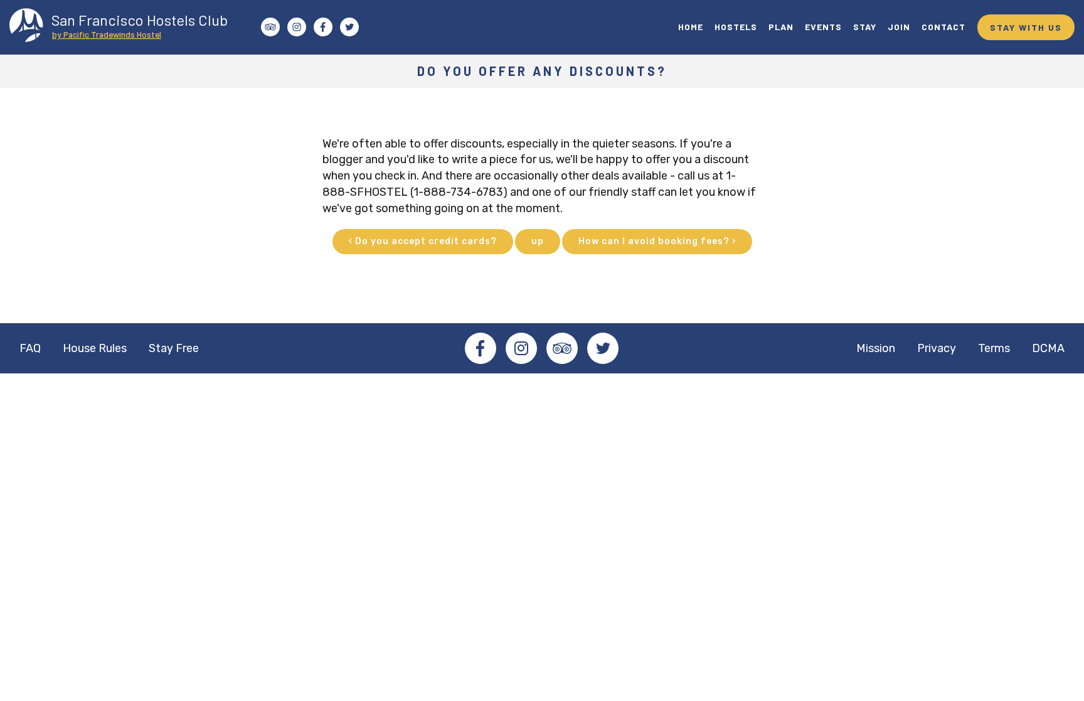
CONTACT (943, 26)
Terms (994, 348)
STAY (864, 26)
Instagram (521, 348)
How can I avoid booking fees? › (657, 241)
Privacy (936, 348)
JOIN (899, 26)
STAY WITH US (1026, 27)
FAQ (30, 348)
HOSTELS (736, 26)
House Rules (95, 348)
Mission (875, 348)
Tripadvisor (562, 348)
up (537, 241)
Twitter (603, 348)
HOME (690, 26)
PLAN (781, 26)
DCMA (1048, 348)
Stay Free (174, 348)
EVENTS (823, 26)
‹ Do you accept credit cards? (423, 241)
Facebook (480, 348)
